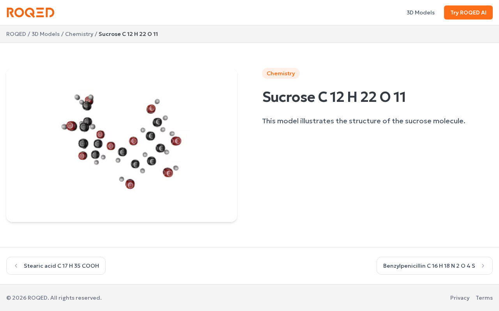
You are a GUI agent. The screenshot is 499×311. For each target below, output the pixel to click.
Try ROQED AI (468, 12)
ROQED (16, 33)
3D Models (421, 12)
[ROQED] (30, 12)
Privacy (459, 297)
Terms (484, 297)
